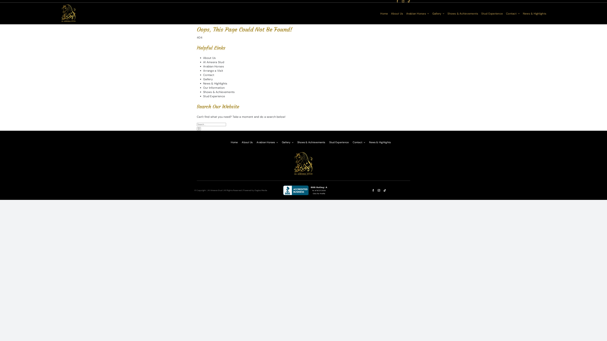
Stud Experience (214, 96)
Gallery (208, 79)
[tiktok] (409, 1)
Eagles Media (261, 190)
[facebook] (397, 1)
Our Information (214, 88)
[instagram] (403, 1)
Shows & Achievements (219, 92)
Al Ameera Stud (213, 62)
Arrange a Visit (213, 71)
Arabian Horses (213, 66)
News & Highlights (215, 83)
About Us (209, 58)
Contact (208, 75)
